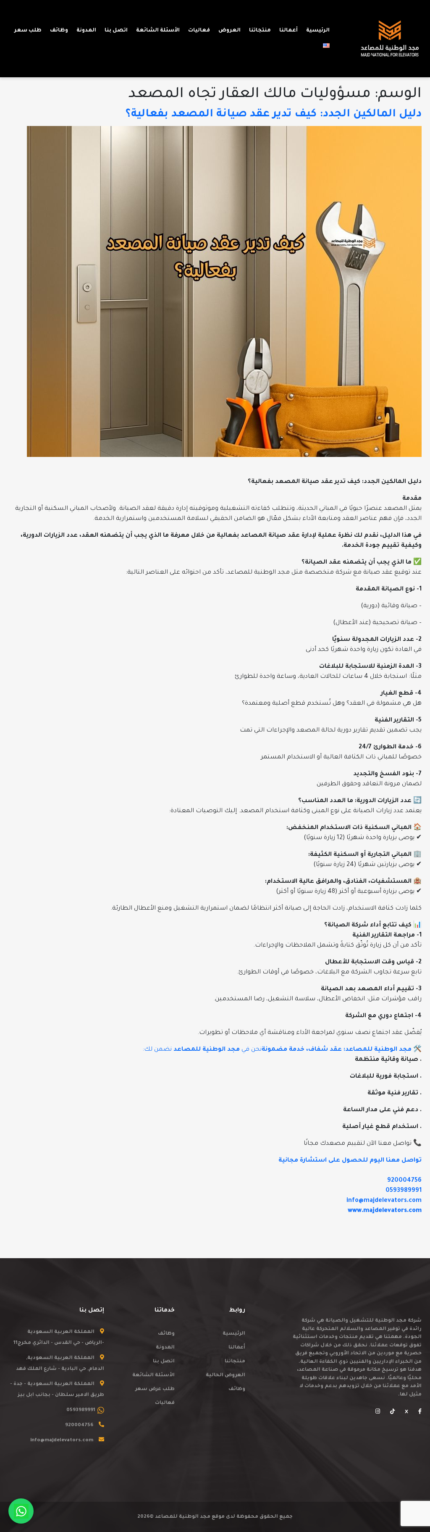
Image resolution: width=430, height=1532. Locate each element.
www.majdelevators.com (385, 1211)
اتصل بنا (164, 1361)
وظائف (236, 1389)
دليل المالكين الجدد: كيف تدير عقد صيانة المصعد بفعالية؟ (274, 115)
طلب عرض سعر (155, 1389)
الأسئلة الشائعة (153, 1375)
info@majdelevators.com (384, 1201)
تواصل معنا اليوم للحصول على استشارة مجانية (350, 1160)
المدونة (165, 1348)
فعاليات (165, 1403)
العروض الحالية (225, 1375)
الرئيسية (234, 1334)
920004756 (404, 1181)
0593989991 (403, 1191)
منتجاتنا (235, 1361)
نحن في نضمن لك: (277, 1050)
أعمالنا (236, 1348)
